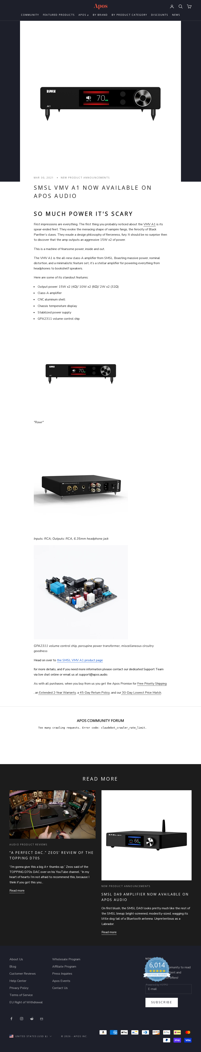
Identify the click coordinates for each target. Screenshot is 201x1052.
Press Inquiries (62, 973)
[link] (157, 972)
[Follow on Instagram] (22, 1019)
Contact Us (60, 988)
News (176, 14)
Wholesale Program (66, 959)
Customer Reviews (22, 973)
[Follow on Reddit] (32, 1019)
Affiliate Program (64, 966)
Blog (12, 966)
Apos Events (61, 981)
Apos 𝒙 (84, 14)
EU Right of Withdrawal (26, 1002)
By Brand (100, 14)
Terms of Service (21, 995)
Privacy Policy (18, 988)
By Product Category (129, 14)
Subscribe (161, 1002)
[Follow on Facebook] (11, 1019)
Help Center (17, 981)
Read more (17, 890)
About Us (16, 959)
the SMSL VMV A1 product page (80, 660)
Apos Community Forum (100, 720)
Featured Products (59, 14)
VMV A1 (149, 224)
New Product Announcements (85, 177)
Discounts (159, 14)
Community (30, 14)
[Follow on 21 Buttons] (42, 1019)
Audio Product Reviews (28, 844)
